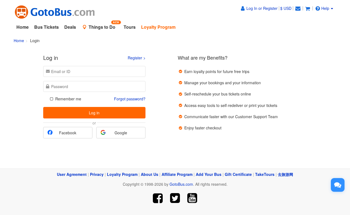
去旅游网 (285, 174)
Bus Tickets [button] (46, 27)
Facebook (67, 132)
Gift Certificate (238, 174)
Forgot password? (129, 98)
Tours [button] (130, 27)
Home (22, 27)
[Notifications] (297, 8)
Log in (94, 112)
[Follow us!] (175, 198)
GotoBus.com (181, 184)
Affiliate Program (177, 174)
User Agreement (72, 174)
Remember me (67, 98)
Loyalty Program (122, 174)
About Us (149, 174)
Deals (70, 27)
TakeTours (265, 174)
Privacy (97, 174)
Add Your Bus (208, 174)
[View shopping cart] (307, 8)
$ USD (285, 8)
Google (121, 132)
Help (325, 8)
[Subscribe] (192, 198)
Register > (136, 57)
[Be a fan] (158, 198)
